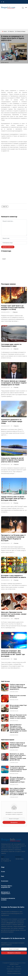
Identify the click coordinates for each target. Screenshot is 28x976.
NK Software (16, 964)
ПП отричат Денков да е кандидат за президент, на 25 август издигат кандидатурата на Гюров (14, 382)
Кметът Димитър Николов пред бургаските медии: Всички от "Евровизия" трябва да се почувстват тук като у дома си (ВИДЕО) (18, 791)
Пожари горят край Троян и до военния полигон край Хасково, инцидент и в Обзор (13, 307)
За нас (3, 871)
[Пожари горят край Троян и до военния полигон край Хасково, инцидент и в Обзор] (14, 295)
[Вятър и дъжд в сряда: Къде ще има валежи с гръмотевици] (5, 708)
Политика (16, 387)
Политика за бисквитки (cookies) (14, 973)
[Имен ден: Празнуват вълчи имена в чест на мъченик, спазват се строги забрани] (14, 601)
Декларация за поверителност (14, 971)
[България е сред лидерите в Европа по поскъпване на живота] (14, 565)
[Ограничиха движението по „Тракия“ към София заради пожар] (14, 409)
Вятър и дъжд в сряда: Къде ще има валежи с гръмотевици (18, 707)
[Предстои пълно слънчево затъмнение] (5, 698)
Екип (2, 876)
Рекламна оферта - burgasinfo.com (14, 968)
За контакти (4, 881)
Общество (16, 60)
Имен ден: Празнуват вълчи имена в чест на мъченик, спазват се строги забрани (14, 614)
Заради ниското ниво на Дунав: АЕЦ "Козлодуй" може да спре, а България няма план (13, 498)
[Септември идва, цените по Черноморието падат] (14, 333)
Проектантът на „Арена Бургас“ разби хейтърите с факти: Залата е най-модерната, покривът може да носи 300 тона (18, 757)
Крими (15, 658)
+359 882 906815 (19, 859)
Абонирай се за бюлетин (14, 952)
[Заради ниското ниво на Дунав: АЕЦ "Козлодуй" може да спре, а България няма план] (14, 486)
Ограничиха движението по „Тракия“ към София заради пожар (11, 421)
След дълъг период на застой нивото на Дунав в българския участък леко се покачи (12, 460)
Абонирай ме (14, 822)
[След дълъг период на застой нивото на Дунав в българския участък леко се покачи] (14, 447)
